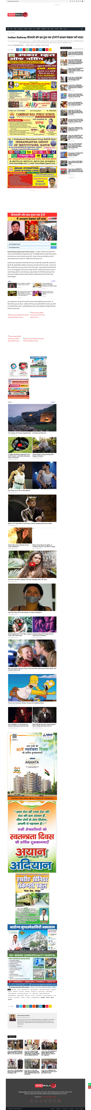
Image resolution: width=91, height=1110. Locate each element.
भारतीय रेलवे (13, 33)
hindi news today (41, 991)
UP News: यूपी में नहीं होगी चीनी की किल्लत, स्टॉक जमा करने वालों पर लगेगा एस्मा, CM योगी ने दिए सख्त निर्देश (75, 104)
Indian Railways (49, 991)
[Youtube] (82, 1)
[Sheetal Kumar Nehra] (12, 1020)
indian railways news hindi (23, 993)
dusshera (10, 991)
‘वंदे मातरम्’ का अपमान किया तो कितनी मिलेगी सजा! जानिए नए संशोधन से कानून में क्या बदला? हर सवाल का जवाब (75, 95)
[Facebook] (75, 1)
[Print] (37, 49)
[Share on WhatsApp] (89, 1084)
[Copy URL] (43, 49)
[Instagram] (78, 1)
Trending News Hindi (35, 997)
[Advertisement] (57, 15)
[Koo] (50, 49)
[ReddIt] (33, 49)
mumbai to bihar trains (47, 995)
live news (33, 995)
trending (28, 997)
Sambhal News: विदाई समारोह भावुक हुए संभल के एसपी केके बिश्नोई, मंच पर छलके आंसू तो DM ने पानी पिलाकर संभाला (75, 87)
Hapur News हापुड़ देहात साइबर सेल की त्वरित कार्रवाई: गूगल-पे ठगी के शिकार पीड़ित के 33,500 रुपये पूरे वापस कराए (15, 1052)
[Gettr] (47, 49)
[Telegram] (40, 49)
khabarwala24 (35, 993)
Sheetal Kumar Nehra (18, 45)
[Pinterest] (80, 1)
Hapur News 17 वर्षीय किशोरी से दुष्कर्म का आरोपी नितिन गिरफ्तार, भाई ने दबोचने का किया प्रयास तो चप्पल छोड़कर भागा (75, 171)
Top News (23, 997)
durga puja (53, 989)
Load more (71, 177)
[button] (81, 29)
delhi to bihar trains (25, 989)
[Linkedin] (30, 49)
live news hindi (39, 995)
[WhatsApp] (27, 49)
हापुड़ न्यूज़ (52, 997)
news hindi (10, 997)
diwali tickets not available (44, 989)
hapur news (21, 991)
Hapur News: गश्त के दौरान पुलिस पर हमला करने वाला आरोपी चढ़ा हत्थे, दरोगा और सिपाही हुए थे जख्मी (15, 1072)
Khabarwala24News (12, 995)
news (55, 995)
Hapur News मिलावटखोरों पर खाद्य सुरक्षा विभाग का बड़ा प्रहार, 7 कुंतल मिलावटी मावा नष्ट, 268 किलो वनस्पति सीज (75, 137)
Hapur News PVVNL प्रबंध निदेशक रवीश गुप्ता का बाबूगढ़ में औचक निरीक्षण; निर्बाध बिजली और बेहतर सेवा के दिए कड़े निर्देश (32, 1072)
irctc (30, 993)
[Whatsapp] (73, 1)
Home (9, 33)
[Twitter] (76, 1)
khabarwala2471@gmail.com (48, 1096)
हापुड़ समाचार (10, 999)
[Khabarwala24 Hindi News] (18, 14)
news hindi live (16, 997)
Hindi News (27, 991)
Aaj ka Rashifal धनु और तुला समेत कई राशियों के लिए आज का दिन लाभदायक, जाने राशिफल (75, 154)
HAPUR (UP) (15, 991)
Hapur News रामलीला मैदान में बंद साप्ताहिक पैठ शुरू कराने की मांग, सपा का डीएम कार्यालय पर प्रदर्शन (49, 1072)
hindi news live (34, 991)
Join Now (53, 244)
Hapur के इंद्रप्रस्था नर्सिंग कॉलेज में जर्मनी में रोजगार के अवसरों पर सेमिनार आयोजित (75, 163)
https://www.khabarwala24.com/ (23, 1017)
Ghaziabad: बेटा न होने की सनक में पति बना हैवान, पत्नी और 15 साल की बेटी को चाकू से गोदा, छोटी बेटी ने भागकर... (75, 121)
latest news (27, 995)
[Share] (89, 1087)
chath (19, 989)
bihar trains (14, 989)
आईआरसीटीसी (43, 997)
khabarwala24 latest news (44, 993)
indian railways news (12, 993)
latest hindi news (20, 995)
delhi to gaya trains (34, 989)
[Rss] (71, 1)
